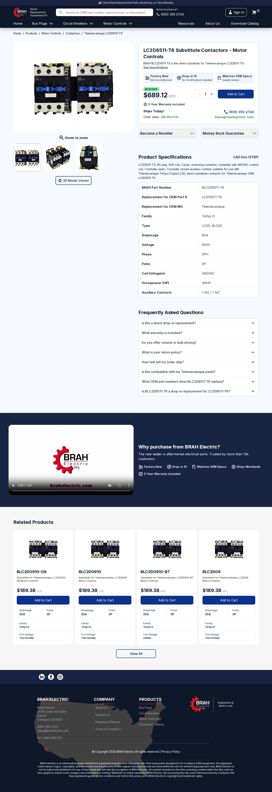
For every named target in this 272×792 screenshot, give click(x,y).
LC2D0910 (121, 577)
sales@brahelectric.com (53, 730)
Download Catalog (245, 23)
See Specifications (155, 67)
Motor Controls (51, 33)
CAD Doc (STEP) (246, 157)
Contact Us (102, 714)
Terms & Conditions (108, 729)
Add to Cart (236, 94)
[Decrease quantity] (199, 94)
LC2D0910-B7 (185, 577)
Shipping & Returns (107, 722)
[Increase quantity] (211, 94)
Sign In (239, 12)
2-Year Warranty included (166, 104)
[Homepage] (20, 12)
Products (31, 33)
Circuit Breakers (149, 713)
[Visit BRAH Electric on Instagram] (60, 677)
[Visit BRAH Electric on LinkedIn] (42, 677)
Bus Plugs (145, 707)
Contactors (73, 33)
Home (17, 33)
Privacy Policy (170, 751)
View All (136, 654)
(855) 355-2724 (172, 14)
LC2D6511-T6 (212, 197)
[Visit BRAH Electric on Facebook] (51, 677)
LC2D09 (243, 577)
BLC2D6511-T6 (213, 187)
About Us (101, 707)
